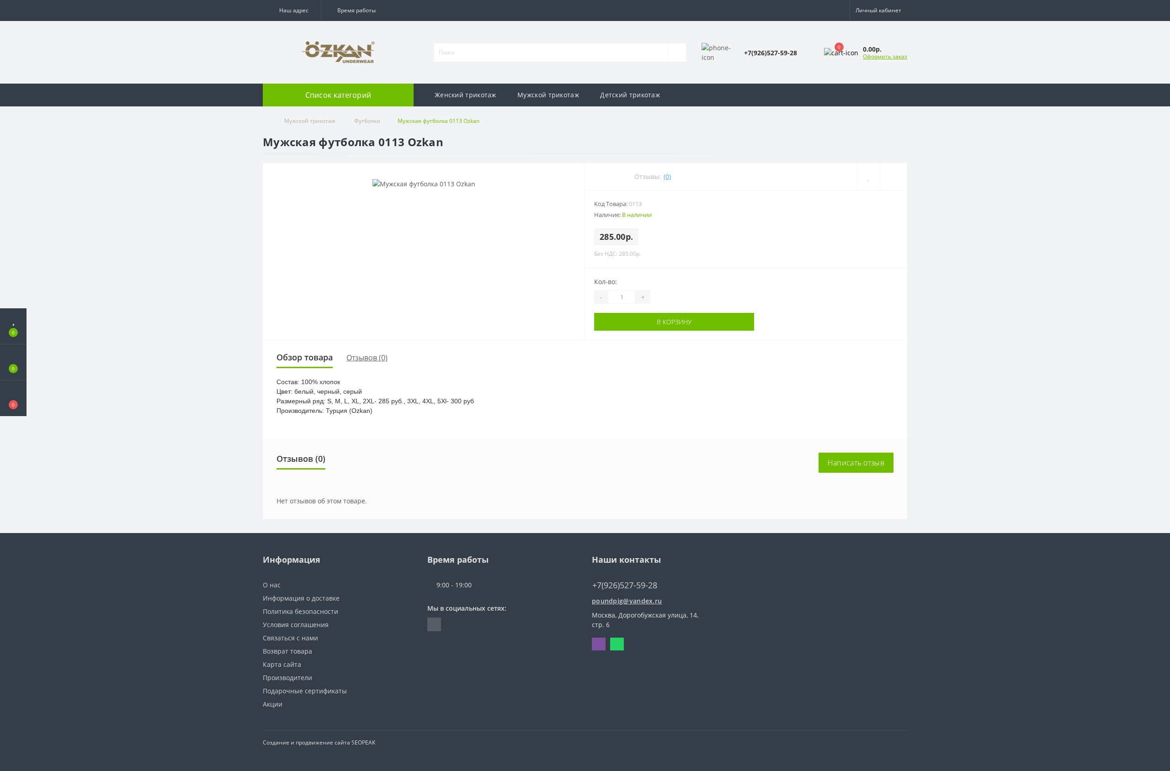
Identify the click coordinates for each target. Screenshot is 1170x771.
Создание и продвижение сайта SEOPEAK (319, 742)
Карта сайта (282, 664)
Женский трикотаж (465, 94)
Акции (272, 704)
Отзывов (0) (367, 358)
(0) (667, 176)
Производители (287, 677)
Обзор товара (305, 357)
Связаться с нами (290, 638)
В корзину (674, 321)
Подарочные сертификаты (305, 691)
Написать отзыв (856, 463)
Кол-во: (605, 281)
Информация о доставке (301, 598)
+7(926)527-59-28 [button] (624, 585)
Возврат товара (287, 651)
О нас (272, 585)
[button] (292, 10)
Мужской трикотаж (548, 94)
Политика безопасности (300, 611)
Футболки (366, 121)
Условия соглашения (296, 624)
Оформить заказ (885, 56)
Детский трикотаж (630, 94)
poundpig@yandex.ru (627, 601)
